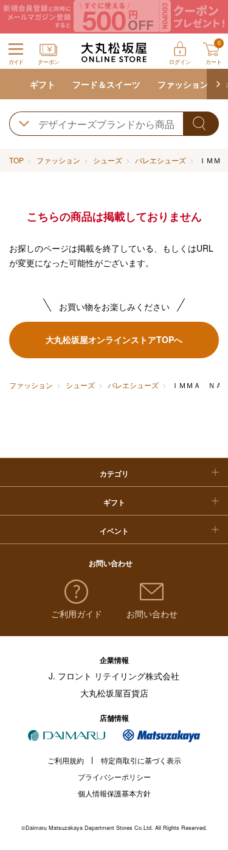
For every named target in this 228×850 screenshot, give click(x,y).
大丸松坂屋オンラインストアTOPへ (114, 339)
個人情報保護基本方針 (114, 793)
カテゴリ (114, 473)
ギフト (42, 84)
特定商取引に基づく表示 (141, 760)
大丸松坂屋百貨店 (114, 693)
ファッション (183, 84)
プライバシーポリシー (114, 776)
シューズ (107, 160)
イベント (114, 530)
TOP (16, 160)
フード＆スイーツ (106, 84)
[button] (217, 84)
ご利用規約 (65, 760)
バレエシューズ (160, 160)
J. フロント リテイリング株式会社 (114, 676)
